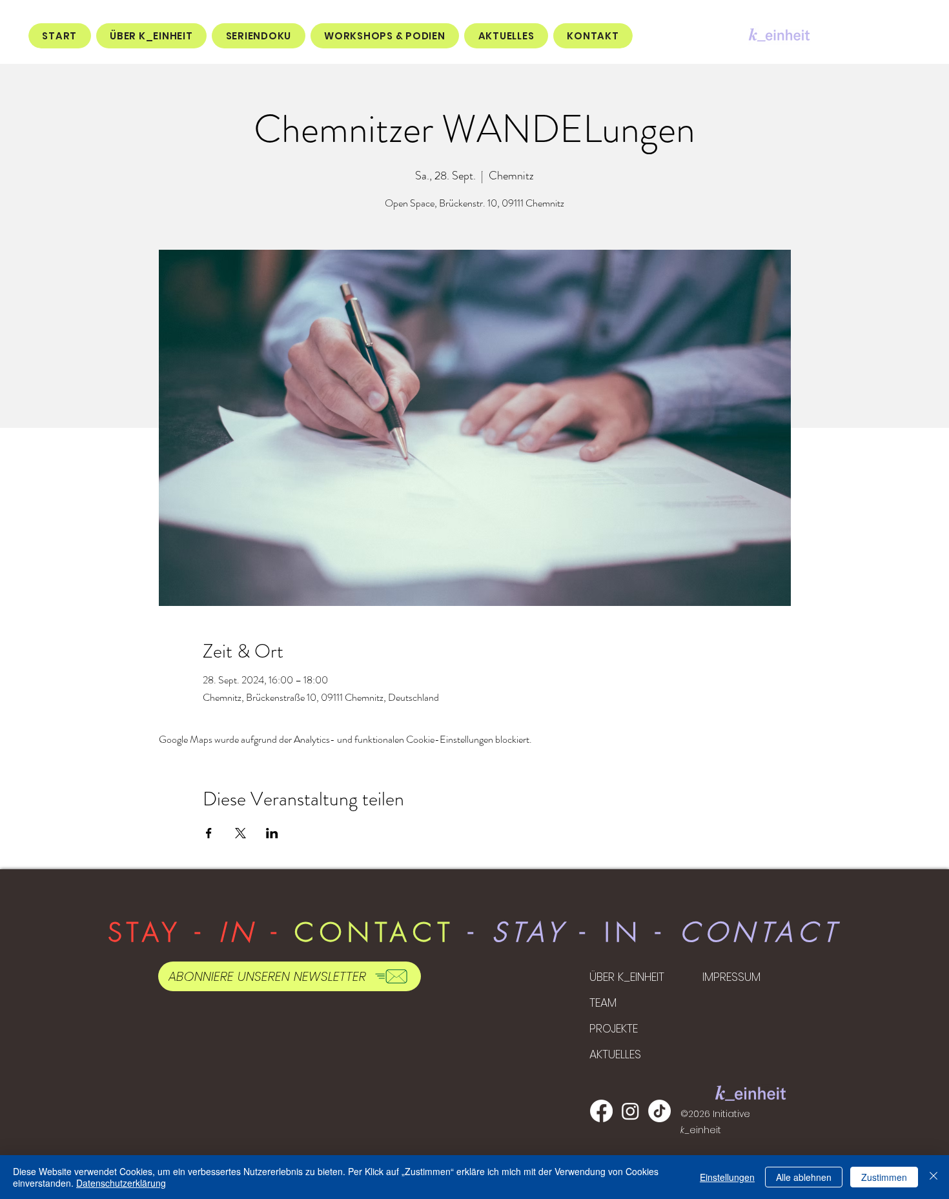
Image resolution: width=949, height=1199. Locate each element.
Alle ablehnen (804, 1177)
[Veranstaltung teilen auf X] (240, 833)
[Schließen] (933, 1177)
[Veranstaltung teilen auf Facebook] (209, 833)
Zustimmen (884, 1177)
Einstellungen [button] (727, 1177)
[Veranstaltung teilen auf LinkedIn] (272, 833)
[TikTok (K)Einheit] (659, 1111)
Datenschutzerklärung (121, 1182)
